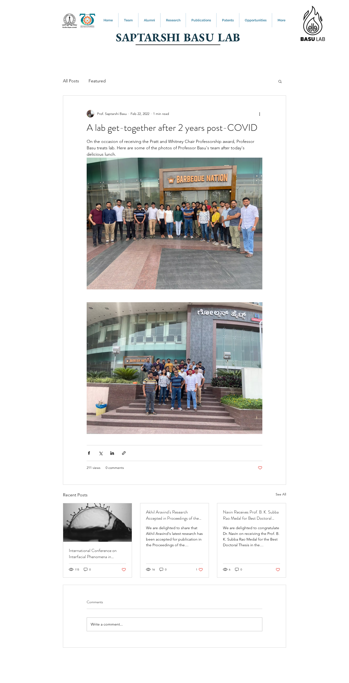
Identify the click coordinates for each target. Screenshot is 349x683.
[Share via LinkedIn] (112, 453)
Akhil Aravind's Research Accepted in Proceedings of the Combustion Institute (172, 515)
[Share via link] (124, 453)
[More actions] (259, 114)
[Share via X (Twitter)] (100, 453)
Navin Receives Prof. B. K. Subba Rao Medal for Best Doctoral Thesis (251, 515)
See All (281, 494)
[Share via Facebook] (89, 453)
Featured (97, 81)
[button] (280, 81)
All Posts (71, 81)
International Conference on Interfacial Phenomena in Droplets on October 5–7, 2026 (96, 553)
